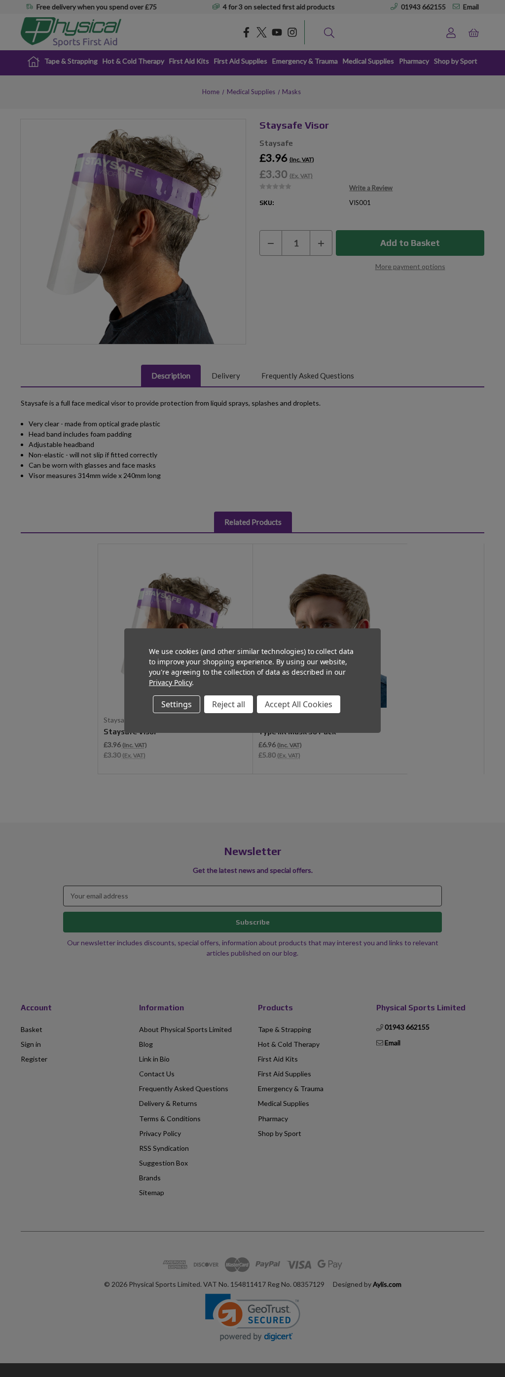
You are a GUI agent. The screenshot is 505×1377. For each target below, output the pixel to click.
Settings (176, 704)
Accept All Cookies (298, 704)
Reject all (228, 704)
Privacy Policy (170, 682)
